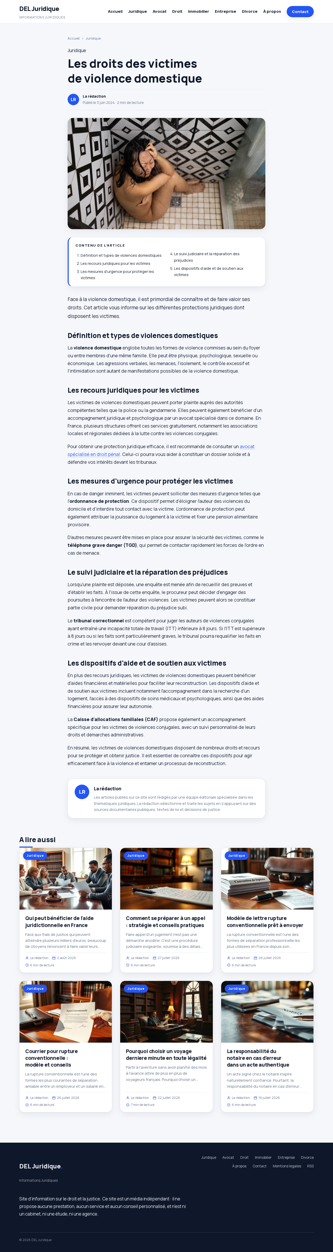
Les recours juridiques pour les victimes (115, 263)
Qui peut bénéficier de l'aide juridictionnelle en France (59, 921)
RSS (310, 1166)
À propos (272, 11)
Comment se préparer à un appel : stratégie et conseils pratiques (165, 921)
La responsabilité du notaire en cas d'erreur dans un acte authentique (258, 1058)
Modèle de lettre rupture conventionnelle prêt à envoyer (265, 921)
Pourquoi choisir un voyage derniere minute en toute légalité (166, 1054)
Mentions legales (287, 1166)
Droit (177, 11)
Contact (300, 11)
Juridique (137, 11)
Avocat (159, 11)
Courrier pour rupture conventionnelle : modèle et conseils (51, 1058)
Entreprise (225, 11)
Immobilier (198, 11)
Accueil (115, 11)
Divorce (250, 11)
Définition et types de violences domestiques (121, 255)
